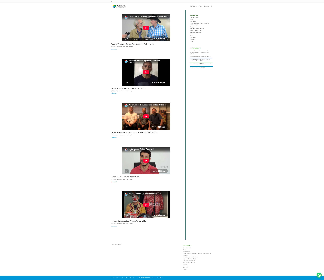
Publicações (193, 37)
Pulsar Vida (192, 39)
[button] (319, 275)
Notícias (192, 35)
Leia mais (113, 49)
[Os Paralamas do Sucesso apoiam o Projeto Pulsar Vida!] (146, 116)
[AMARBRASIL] (119, 6)
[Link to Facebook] (114, 1)
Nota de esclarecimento (195, 34)
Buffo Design (160, 277)
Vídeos (126, 46)
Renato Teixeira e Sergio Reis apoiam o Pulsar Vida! (132, 44)
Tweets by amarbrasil (116, 244)
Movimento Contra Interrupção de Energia (198, 56)
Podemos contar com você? (195, 67)
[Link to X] (111, 1)
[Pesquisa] (211, 6)
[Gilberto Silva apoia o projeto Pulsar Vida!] (146, 72)
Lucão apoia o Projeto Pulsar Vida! (125, 177)
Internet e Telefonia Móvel (196, 30)
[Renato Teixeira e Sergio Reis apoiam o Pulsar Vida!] (146, 28)
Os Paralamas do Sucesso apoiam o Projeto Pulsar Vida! (134, 132)
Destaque (192, 26)
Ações (191, 19)
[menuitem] (193, 6)
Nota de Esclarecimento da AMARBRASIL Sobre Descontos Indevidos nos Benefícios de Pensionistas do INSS (201, 51)
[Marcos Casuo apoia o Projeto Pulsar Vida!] (146, 205)
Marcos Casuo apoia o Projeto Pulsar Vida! (128, 221)
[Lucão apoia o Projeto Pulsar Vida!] (146, 161)
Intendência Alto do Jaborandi (197, 28)
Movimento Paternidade (195, 32)
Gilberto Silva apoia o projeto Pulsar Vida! (128, 88)
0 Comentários (119, 46)
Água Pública (193, 21)
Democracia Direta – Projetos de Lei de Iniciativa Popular (197, 253)
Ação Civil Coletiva (194, 17)
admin (131, 46)
